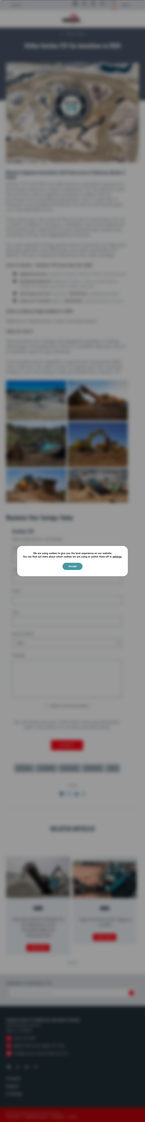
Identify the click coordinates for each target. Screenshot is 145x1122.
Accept (72, 566)
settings (117, 556)
